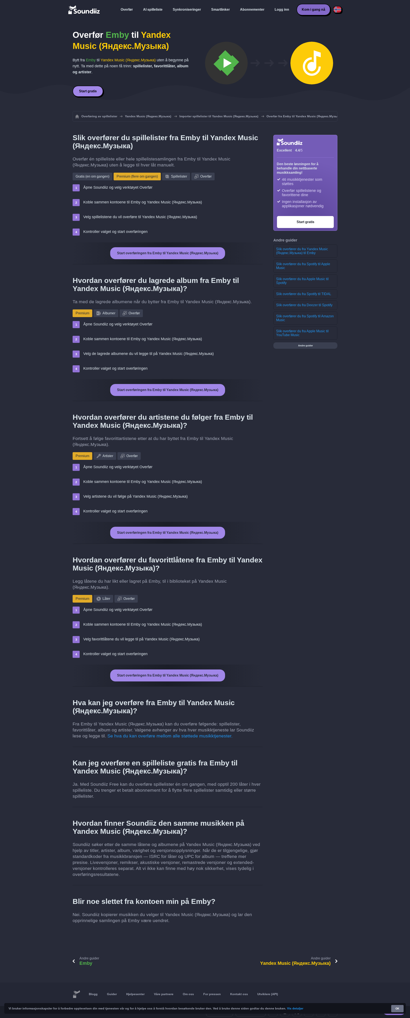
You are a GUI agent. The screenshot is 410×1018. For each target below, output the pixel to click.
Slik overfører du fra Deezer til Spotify (304, 305)
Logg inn (282, 9)
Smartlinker (220, 9)
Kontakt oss (239, 994)
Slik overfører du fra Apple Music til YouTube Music (302, 333)
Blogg (93, 994)
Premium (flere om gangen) (137, 176)
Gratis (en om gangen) (92, 176)
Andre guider (305, 345)
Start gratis (88, 91)
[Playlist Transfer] (84, 9)
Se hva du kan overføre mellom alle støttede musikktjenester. (170, 735)
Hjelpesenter (135, 994)
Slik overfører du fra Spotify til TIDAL (303, 294)
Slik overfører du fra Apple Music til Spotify (302, 281)
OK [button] (397, 1008)
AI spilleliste (153, 9)
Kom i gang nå (313, 9)
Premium (82, 313)
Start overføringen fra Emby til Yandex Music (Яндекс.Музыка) (167, 253)
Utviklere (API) (267, 994)
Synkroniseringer (187, 9)
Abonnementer (252, 9)
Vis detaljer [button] (295, 1008)
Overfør (127, 9)
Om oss (188, 994)
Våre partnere (163, 994)
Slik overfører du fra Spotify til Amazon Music (305, 318)
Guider (112, 994)
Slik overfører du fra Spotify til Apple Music (303, 266)
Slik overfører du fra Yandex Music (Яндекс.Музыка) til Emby (302, 251)
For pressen (212, 994)
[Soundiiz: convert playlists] (76, 994)
